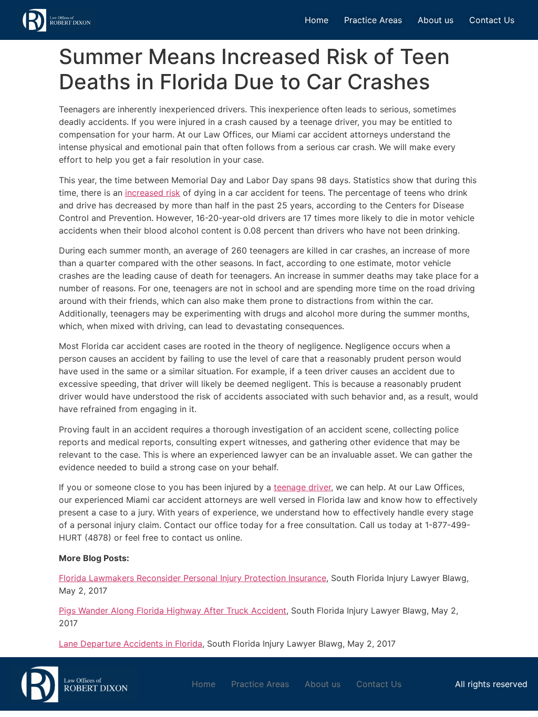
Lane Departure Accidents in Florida (130, 643)
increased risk (152, 192)
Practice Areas (373, 20)
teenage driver (302, 487)
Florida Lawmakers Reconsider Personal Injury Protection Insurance (192, 578)
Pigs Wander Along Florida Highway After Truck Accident (172, 610)
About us (435, 20)
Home (316, 20)
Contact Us (491, 20)
